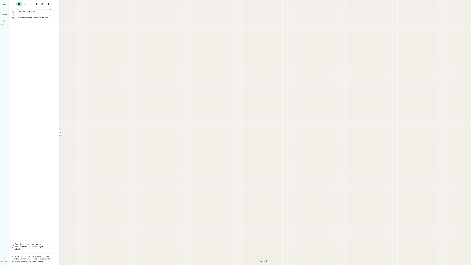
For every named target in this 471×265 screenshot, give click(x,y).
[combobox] (34, 11)
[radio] (19, 3)
